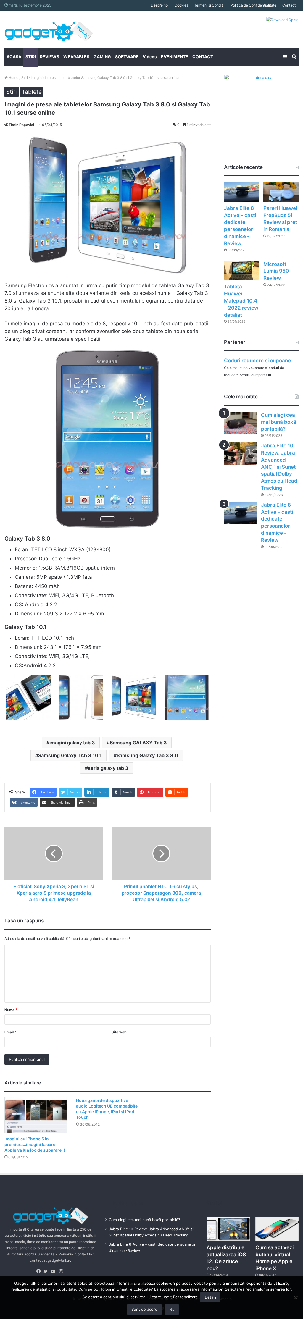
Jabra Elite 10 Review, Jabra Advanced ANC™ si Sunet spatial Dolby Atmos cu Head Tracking (279, 467)
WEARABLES (76, 56)
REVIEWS (49, 56)
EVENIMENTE (174, 56)
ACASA (14, 56)
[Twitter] (47, 1271)
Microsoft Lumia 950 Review (276, 271)
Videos (150, 56)
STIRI (30, 56)
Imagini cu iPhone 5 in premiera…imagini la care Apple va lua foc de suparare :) (34, 1144)
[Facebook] (39, 1271)
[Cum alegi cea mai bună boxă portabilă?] (240, 423)
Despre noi (160, 5)
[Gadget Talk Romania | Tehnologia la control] (48, 29)
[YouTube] (54, 1271)
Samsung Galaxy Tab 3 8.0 (147, 755)
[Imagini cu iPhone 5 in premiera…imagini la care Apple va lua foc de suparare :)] (35, 1115)
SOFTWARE (126, 56)
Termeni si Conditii (209, 5)
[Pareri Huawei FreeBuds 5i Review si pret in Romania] (281, 192)
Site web (119, 1032)
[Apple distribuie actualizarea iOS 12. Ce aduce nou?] (228, 1229)
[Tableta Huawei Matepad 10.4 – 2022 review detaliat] (241, 271)
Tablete (32, 91)
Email (10, 1032)
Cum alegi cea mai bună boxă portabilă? (278, 422)
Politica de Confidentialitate (253, 5)
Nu (172, 1309)
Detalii (210, 1297)
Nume (10, 1010)
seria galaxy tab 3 (108, 768)
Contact (289, 5)
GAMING (102, 56)
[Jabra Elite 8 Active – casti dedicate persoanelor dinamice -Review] (241, 192)
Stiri (24, 77)
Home (13, 77)
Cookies (181, 5)
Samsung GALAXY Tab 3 (138, 743)
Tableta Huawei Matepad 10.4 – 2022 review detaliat (241, 301)
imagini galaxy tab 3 (72, 743)
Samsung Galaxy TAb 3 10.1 (70, 755)
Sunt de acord (144, 1309)
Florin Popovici (21, 124)
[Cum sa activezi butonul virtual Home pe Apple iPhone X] (277, 1229)
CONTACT (202, 56)
